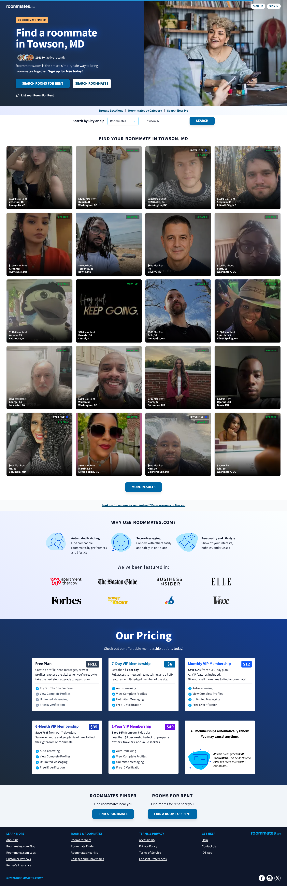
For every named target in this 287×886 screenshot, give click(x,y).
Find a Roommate (113, 813)
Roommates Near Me (84, 853)
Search (202, 120)
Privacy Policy (148, 846)
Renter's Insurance (18, 865)
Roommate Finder (83, 846)
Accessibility (147, 840)
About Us (12, 840)
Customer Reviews (18, 859)
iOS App (207, 853)
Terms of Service (150, 853)
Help (205, 840)
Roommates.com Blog (20, 846)
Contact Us (209, 846)
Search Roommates (91, 83)
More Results (143, 487)
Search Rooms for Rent (42, 83)
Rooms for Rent (81, 840)
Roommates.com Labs (21, 853)
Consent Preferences (153, 859)
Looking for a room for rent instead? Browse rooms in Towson (143, 505)
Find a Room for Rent (172, 813)
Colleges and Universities (87, 859)
